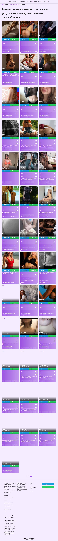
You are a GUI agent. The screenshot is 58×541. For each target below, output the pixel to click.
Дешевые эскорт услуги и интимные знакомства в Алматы (9, 526)
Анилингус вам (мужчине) (14, 4)
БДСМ (10, 49)
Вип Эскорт (35, 51)
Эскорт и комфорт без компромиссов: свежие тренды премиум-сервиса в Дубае (21, 486)
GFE (21, 51)
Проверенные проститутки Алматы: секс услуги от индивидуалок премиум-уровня (9, 529)
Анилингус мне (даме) (5, 49)
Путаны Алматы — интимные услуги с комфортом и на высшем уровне (10, 511)
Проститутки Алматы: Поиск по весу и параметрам (9, 489)
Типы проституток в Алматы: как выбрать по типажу (9, 534)
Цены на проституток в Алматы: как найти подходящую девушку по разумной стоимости (9, 491)
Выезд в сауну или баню (6, 51)
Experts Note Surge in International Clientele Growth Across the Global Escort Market (22, 489)
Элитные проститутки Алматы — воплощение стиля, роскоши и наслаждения (9, 524)
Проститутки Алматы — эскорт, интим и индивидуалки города (10, 484)
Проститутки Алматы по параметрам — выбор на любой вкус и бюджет (9, 515)
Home (3, 4)
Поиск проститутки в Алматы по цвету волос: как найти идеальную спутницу (9, 500)
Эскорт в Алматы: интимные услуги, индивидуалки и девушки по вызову (9, 513)
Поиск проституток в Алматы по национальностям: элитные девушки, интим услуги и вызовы (9, 509)
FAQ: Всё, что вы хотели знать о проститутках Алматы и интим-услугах (9, 518)
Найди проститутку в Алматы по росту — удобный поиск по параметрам (9, 494)
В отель (13, 49)
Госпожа (41, 51)
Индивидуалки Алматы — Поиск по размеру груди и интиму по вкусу (9, 497)
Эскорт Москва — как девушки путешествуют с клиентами (21, 484)
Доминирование (49, 183)
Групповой (44, 51)
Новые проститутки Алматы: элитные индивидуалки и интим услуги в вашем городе (10, 521)
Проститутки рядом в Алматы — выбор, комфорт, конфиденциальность (9, 506)
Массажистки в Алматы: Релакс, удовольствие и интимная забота (9, 532)
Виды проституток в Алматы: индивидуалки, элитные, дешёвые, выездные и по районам (9, 503)
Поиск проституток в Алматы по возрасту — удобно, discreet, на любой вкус (10, 486)
